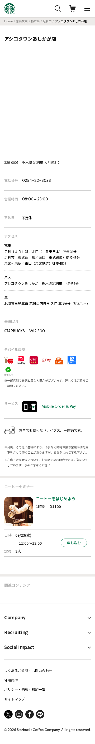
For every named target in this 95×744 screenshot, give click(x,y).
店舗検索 (21, 21)
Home (8, 21)
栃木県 (35, 21)
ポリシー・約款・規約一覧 (24, 689)
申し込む (74, 542)
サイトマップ (14, 699)
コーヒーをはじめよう (55, 498)
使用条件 (11, 680)
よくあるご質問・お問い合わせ (28, 670)
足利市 (47, 21)
